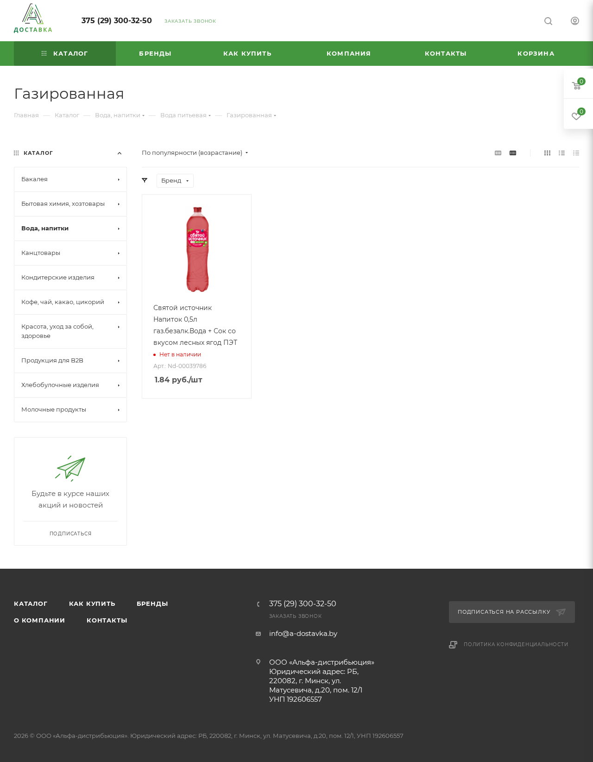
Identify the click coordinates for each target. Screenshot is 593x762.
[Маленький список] (498, 152)
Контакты (107, 620)
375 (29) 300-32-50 (117, 20)
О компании (39, 620)
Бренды (152, 603)
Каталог (31, 603)
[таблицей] (576, 152)
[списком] (561, 152)
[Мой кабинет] (575, 22)
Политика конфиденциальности (516, 644)
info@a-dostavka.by (303, 633)
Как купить (92, 603)
